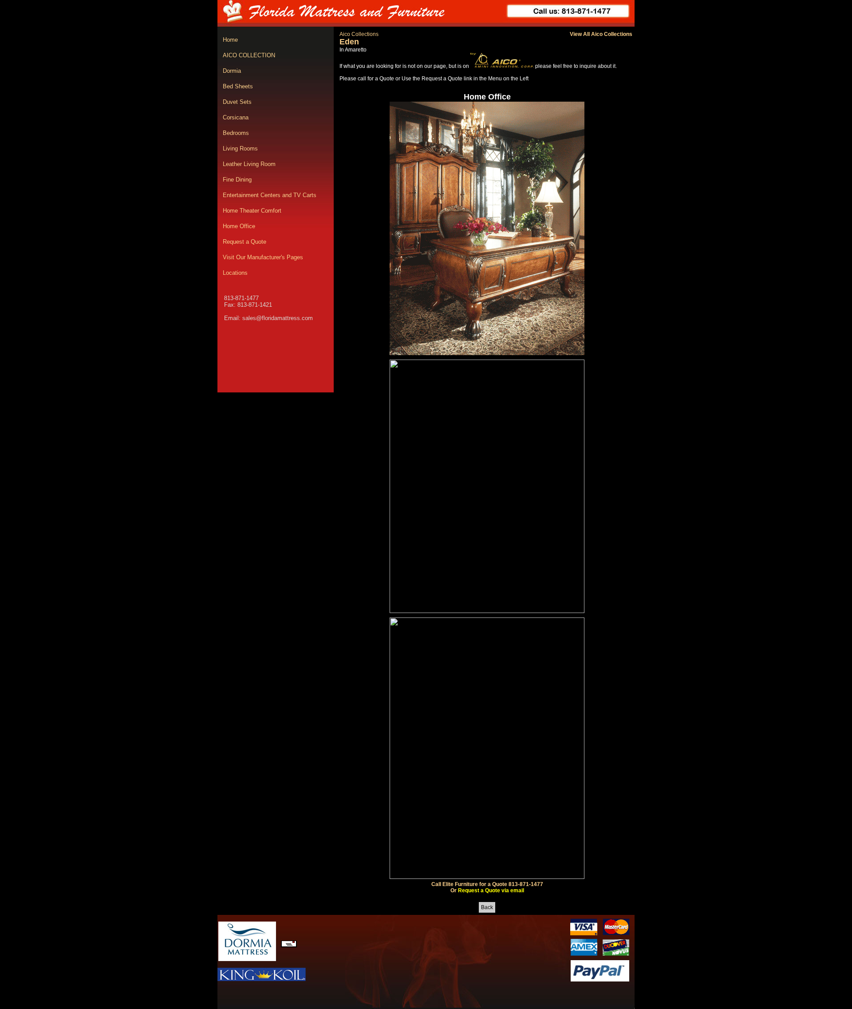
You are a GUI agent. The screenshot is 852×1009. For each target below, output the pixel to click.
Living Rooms (240, 148)
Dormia (232, 70)
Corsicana (235, 117)
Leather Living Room (249, 164)
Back (487, 907)
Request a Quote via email (491, 890)
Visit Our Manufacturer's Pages (263, 257)
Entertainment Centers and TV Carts (269, 195)
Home (230, 39)
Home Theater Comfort (252, 210)
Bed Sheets (238, 86)
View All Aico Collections (601, 34)
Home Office (239, 226)
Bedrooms (236, 133)
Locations (235, 272)
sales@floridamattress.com (277, 318)
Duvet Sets (237, 102)
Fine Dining (237, 179)
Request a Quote (244, 241)
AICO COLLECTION (249, 55)
